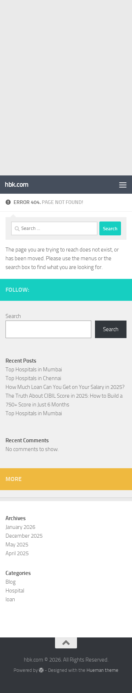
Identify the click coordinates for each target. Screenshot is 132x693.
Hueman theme (102, 670)
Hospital (15, 590)
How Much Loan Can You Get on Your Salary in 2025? (65, 387)
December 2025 (24, 536)
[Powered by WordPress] (41, 670)
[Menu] (123, 184)
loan (10, 599)
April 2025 (17, 553)
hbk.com (17, 184)
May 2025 (17, 544)
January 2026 (20, 527)
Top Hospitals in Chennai (33, 378)
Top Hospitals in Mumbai (34, 369)
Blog (11, 582)
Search (13, 316)
